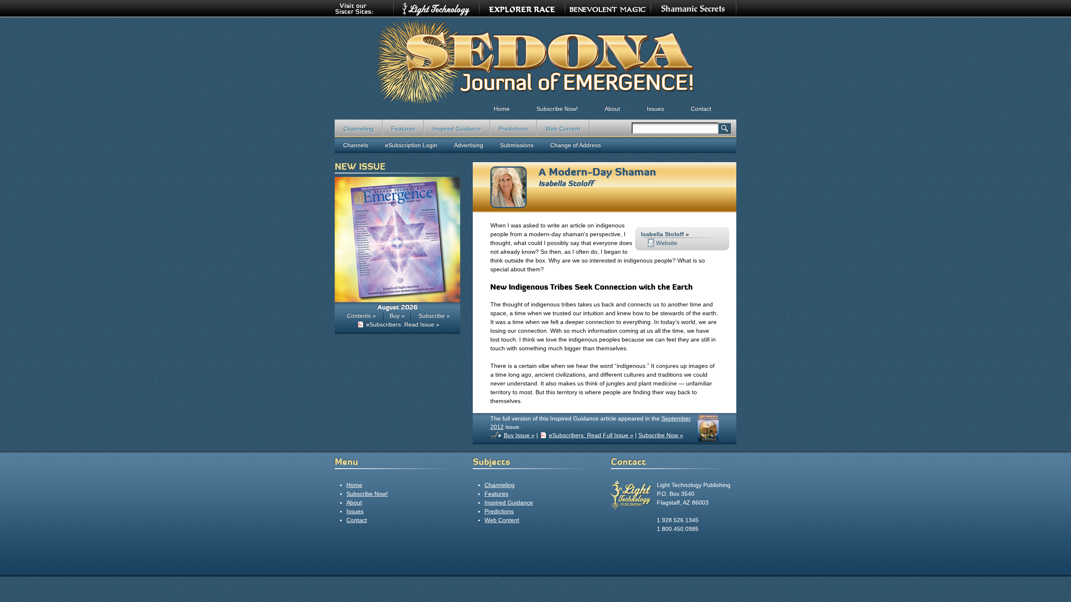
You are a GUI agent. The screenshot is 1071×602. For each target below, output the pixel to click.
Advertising (468, 145)
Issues (655, 108)
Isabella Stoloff (565, 183)
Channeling (358, 128)
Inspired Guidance (457, 128)
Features (403, 128)
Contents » (361, 315)
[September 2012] (708, 439)
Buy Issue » (519, 435)
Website (666, 243)
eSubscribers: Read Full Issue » (591, 435)
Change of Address (575, 145)
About (612, 108)
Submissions (516, 145)
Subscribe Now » (660, 435)
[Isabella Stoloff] (508, 206)
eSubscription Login (411, 145)
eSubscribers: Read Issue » (402, 324)
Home (502, 108)
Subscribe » (434, 315)
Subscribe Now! (557, 108)
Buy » (397, 315)
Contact (701, 108)
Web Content (563, 128)
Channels (355, 145)
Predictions (513, 128)
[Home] (535, 61)
